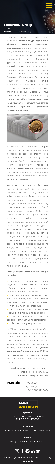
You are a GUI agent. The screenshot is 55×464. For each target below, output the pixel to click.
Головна (7, 32)
